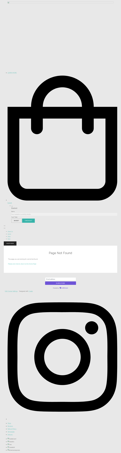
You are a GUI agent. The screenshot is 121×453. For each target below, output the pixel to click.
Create (31, 291)
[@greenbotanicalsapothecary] (62, 419)
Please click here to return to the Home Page (22, 264)
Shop (9, 236)
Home (9, 234)
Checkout (28, 220)
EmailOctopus (64, 288)
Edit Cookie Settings (11, 291)
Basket (16, 220)
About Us (10, 231)
